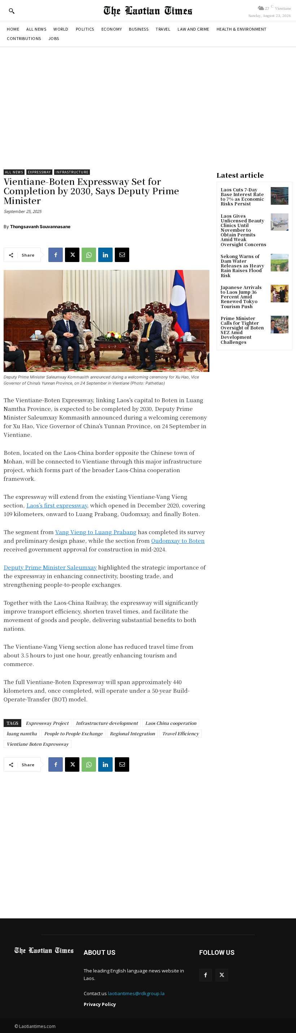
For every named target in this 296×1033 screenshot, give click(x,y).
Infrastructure (72, 172)
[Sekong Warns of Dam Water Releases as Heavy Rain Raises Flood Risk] (279, 262)
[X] (72, 255)
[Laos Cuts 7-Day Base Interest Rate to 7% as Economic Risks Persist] (279, 196)
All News (14, 172)
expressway (39, 172)
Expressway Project (47, 723)
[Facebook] (55, 255)
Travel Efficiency (180, 733)
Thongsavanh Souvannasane (40, 226)
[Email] (122, 255)
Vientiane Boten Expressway (37, 744)
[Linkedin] (105, 255)
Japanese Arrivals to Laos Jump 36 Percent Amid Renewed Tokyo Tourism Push (241, 296)
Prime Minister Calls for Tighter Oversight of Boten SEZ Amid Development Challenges (242, 330)
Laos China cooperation (170, 723)
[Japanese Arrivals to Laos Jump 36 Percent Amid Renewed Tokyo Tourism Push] (279, 293)
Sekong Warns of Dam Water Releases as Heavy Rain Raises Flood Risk (242, 265)
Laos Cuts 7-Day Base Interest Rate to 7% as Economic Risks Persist (242, 196)
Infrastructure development (107, 723)
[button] (11, 10)
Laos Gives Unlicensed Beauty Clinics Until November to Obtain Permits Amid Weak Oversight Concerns (243, 230)
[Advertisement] (148, 108)
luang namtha (21, 733)
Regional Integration (132, 733)
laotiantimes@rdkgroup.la (136, 993)
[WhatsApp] (89, 255)
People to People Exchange (73, 733)
